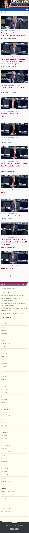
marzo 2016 (5, 432)
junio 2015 (4, 458)
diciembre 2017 (5, 369)
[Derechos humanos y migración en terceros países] (14, 76)
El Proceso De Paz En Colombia (11, 216)
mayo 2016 (4, 425)
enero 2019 (4, 330)
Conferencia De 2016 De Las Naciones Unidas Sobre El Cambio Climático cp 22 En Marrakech (14, 242)
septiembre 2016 (6, 415)
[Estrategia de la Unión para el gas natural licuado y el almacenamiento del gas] (14, 22)
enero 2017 (4, 402)
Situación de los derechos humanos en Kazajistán (13, 295)
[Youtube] (26, 284)
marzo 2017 (5, 396)
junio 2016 (4, 422)
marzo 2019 (5, 323)
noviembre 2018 (6, 337)
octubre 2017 (5, 376)
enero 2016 (4, 438)
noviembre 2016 (6, 409)
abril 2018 (4, 356)
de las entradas (6, 508)
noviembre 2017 (6, 373)
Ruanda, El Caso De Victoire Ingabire (13, 140)
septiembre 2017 (6, 379)
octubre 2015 (5, 448)
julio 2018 (4, 346)
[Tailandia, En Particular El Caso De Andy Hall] (14, 103)
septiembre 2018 (6, 343)
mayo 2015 (4, 461)
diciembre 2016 (5, 406)
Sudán (3, 192)
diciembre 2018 (5, 333)
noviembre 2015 (6, 445)
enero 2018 (4, 366)
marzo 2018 (5, 360)
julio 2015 (4, 455)
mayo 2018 (4, 353)
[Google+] (24, 284)
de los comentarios (7, 511)
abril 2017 (4, 392)
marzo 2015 (5, 468)
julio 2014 (4, 484)
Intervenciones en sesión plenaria (8, 30)
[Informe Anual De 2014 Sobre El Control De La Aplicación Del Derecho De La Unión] (14, 152)
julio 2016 (4, 419)
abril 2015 (4, 465)
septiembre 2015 (6, 452)
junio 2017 (4, 386)
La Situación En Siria (7, 268)
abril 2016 (4, 429)
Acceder (4, 505)
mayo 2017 (4, 389)
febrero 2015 (5, 471)
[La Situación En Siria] (14, 257)
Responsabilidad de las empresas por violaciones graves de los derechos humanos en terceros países (13, 61)
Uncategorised (5, 498)
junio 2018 (4, 350)
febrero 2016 (5, 435)
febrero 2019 (5, 327)
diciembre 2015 (5, 442)
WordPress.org (5, 514)
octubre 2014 (5, 478)
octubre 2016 (5, 412)
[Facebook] (19, 284)
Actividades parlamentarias (8, 491)
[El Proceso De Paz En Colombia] (14, 205)
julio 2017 (4, 383)
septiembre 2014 (6, 481)
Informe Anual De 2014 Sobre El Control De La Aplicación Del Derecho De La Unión (14, 166)
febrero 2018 (5, 363)
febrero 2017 (5, 399)
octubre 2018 (5, 340)
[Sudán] (14, 181)
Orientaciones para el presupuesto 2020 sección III (13, 313)
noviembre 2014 (6, 474)
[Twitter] (21, 284)
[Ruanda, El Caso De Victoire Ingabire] (14, 129)
